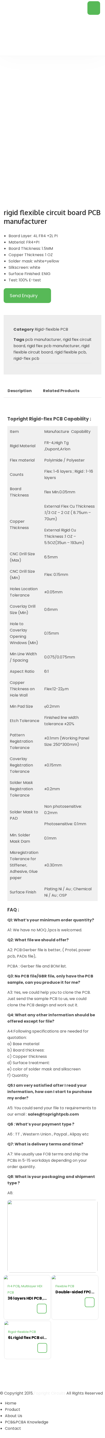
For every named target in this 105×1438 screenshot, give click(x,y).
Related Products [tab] (61, 391)
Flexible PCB (64, 1286)
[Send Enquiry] (42, 1308)
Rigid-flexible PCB (51, 329)
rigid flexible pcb (70, 352)
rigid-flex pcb (26, 358)
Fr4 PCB (14, 1286)
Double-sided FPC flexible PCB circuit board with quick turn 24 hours (74, 1292)
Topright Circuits (49, 1393)
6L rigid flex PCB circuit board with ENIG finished (27, 1337)
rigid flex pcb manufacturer (53, 346)
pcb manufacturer (43, 339)
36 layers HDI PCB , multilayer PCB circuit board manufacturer (27, 1298)
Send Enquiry (24, 296)
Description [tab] (20, 391)
